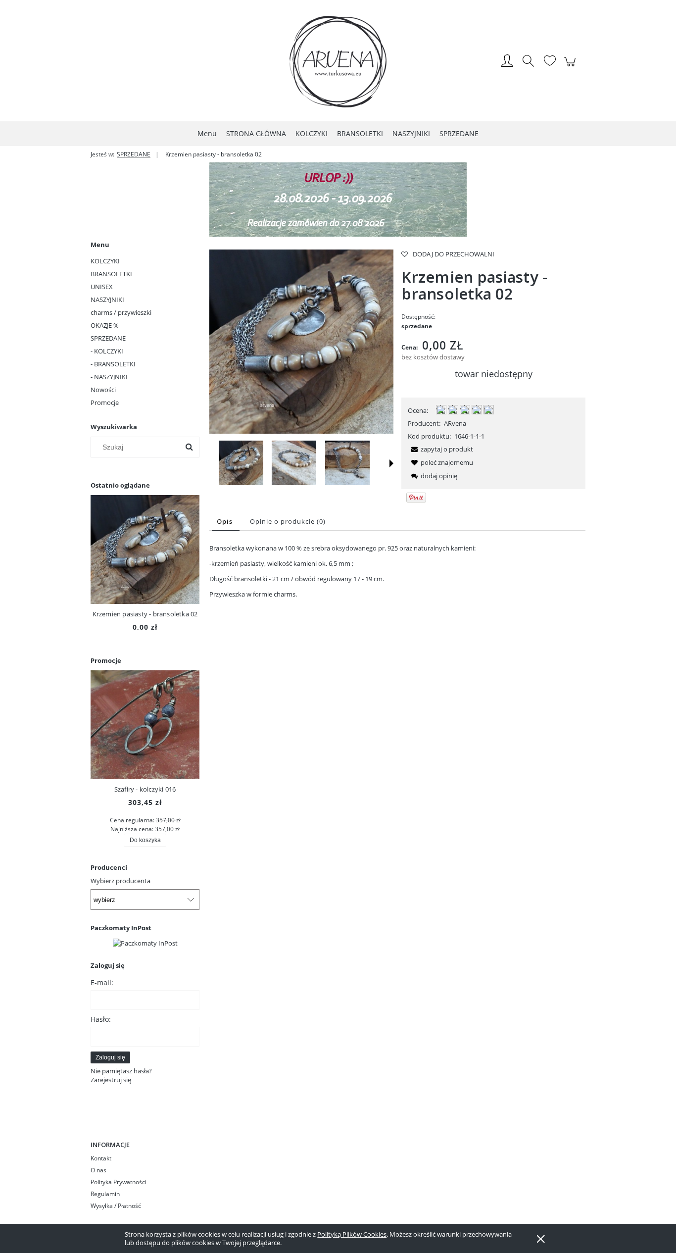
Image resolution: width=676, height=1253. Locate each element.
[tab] (225, 521)
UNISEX (102, 286)
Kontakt (101, 1158)
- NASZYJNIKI (109, 376)
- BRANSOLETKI (113, 363)
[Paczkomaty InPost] (145, 942)
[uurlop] (338, 198)
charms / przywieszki (121, 312)
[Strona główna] (338, 61)
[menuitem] (207, 133)
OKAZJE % (105, 325)
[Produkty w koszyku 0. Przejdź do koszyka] (571, 66)
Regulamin (105, 1194)
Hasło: (101, 1019)
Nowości (103, 389)
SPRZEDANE (108, 338)
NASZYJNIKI (107, 299)
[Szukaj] (189, 447)
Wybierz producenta (120, 880)
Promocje (105, 402)
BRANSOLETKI (111, 273)
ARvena (455, 423)
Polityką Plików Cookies (351, 1234)
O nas (98, 1170)
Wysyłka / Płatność (116, 1206)
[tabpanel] (397, 571)
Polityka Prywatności (118, 1182)
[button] (391, 463)
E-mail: (102, 982)
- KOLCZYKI (107, 351)
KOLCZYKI (105, 260)
